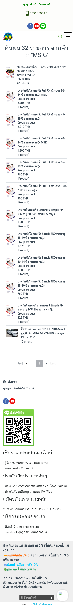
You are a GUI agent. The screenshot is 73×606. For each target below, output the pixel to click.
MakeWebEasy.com (42, 604)
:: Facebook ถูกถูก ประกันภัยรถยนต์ (25, 532)
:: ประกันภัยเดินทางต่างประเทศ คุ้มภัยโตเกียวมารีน (35, 486)
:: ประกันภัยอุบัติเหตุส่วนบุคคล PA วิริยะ (27, 491)
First (20, 363)
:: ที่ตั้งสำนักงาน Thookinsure (21, 527)
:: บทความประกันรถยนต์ (18, 468)
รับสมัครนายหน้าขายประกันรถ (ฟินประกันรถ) (32, 509)
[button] (62, 595)
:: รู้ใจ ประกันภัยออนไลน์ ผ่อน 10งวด (25, 463)
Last (53, 363)
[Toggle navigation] (68, 36)
